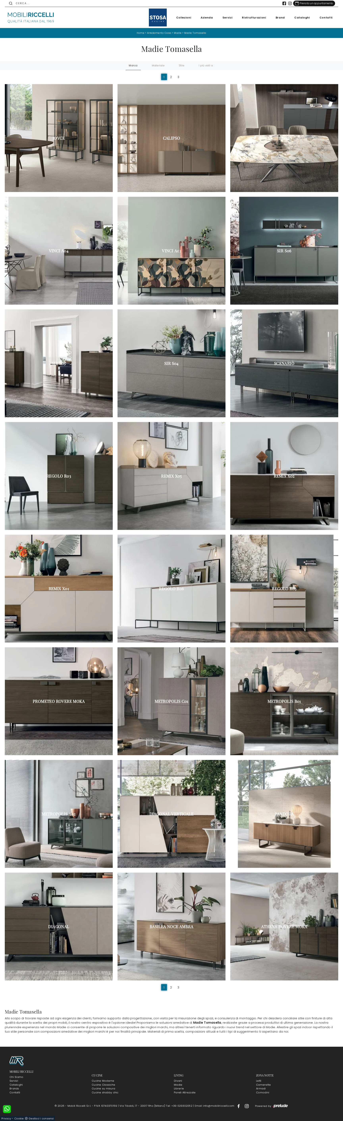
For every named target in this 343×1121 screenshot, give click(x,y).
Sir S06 (284, 251)
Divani (178, 1081)
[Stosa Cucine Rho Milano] (158, 17)
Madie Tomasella (195, 33)
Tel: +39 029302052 (179, 1106)
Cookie (19, 1118)
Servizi (228, 17)
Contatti (326, 17)
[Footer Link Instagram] (247, 1106)
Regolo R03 (58, 476)
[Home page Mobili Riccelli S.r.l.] (31, 17)
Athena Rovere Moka (284, 926)
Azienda (207, 17)
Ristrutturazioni (254, 17)
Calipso (171, 138)
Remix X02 (284, 476)
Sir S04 (171, 363)
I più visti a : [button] (206, 65)
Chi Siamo (16, 1077)
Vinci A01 (171, 251)
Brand (280, 17)
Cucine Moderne (103, 1081)
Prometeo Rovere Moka (59, 701)
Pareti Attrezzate (185, 1092)
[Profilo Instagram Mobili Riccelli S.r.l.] (290, 3)
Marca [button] (133, 65)
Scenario (284, 363)
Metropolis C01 (171, 701)
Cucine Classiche (103, 1085)
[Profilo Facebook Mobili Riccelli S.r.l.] (284, 3)
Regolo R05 (284, 588)
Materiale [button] (158, 65)
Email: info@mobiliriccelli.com (215, 1106)
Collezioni (183, 17)
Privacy (6, 1118)
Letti (258, 1081)
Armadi (261, 1088)
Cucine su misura (103, 1088)
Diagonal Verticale (171, 814)
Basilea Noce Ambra (171, 926)
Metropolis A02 (59, 814)
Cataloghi (302, 17)
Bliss (284, 138)
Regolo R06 (171, 588)
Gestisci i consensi (41, 1118)
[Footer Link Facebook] (239, 1106)
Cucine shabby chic (105, 1092)
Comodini (262, 1092)
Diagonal (58, 926)
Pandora (284, 814)
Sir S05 (59, 363)
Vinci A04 (59, 251)
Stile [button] (181, 65)
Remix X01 (59, 588)
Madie (178, 33)
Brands (14, 1088)
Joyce (59, 138)
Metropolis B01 (284, 701)
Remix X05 (171, 476)
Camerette (263, 1085)
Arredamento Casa (159, 33)
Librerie (179, 1088)
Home (140, 33)
